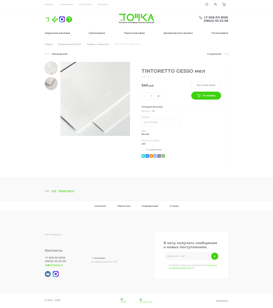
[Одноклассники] (151, 156)
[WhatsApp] (163, 156)
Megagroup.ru (222, 300)
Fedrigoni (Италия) (152, 106)
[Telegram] (155, 156)
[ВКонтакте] (147, 156)
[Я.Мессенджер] (143, 156)
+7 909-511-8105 (216, 17)
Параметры (123, 206)
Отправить (214, 256)
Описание (100, 206)
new (53, 191)
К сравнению (154, 149)
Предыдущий (59, 53)
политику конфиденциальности (193, 266)
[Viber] (159, 156)
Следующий (214, 53)
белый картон (66, 191)
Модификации (150, 206)
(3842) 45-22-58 (216, 20)
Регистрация (53, 234)
